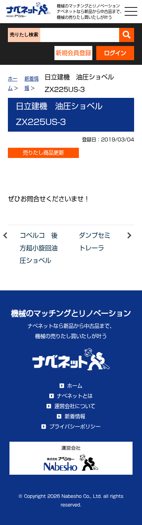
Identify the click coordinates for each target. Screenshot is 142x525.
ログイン (115, 53)
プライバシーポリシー (75, 426)
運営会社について (74, 406)
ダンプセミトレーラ (94, 241)
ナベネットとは (75, 395)
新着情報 (75, 416)
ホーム (74, 385)
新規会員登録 (73, 53)
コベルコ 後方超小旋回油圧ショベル (39, 248)
